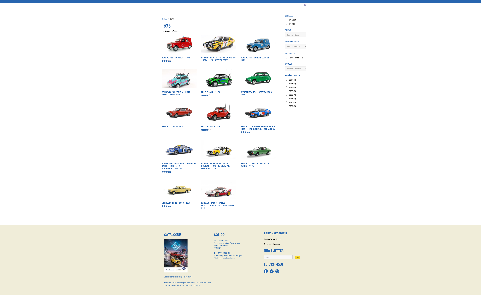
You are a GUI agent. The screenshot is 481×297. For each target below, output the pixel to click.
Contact (283, 5)
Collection (178, 5)
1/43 (292, 24)
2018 (292, 83)
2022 (292, 91)
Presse (249, 5)
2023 (292, 95)
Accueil (165, 5)
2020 (292, 87)
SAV (273, 5)
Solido (164, 19)
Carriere (296, 5)
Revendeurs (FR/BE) (232, 5)
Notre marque (194, 5)
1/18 (292, 20)
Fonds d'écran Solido (272, 239)
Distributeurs (212, 5)
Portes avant (296, 57)
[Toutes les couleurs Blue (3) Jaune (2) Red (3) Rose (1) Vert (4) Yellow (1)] (295, 68)
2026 (292, 106)
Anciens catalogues (272, 244)
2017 (292, 80)
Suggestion (262, 5)
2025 (292, 102)
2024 (292, 98)
